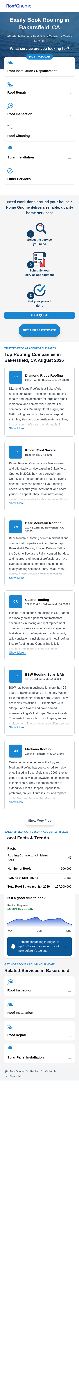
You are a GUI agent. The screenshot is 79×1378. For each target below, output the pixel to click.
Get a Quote (39, 315)
